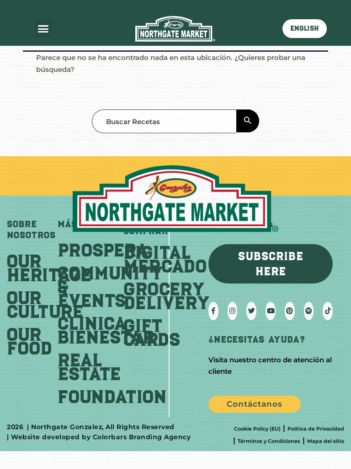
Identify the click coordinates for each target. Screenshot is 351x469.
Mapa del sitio (325, 441)
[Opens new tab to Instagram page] (233, 311)
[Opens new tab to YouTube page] (271, 311)
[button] (43, 29)
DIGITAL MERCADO (165, 259)
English (304, 28)
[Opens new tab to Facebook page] (213, 311)
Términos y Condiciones (269, 441)
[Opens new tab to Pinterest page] (290, 311)
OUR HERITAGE (49, 268)
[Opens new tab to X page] (251, 311)
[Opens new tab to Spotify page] (309, 311)
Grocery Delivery (166, 296)
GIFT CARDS (152, 332)
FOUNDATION (112, 397)
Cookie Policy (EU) (257, 428)
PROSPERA (103, 250)
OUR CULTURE (45, 304)
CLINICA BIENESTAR (106, 330)
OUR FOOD (29, 341)
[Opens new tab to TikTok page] (328, 311)
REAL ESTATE (89, 367)
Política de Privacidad (315, 428)
